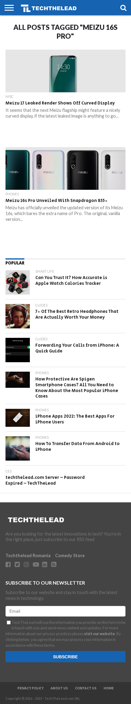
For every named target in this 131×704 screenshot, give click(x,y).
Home (109, 688)
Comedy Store (70, 555)
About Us (59, 688)
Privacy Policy (30, 688)
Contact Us (86, 688)
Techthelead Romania (28, 555)
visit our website (99, 633)
